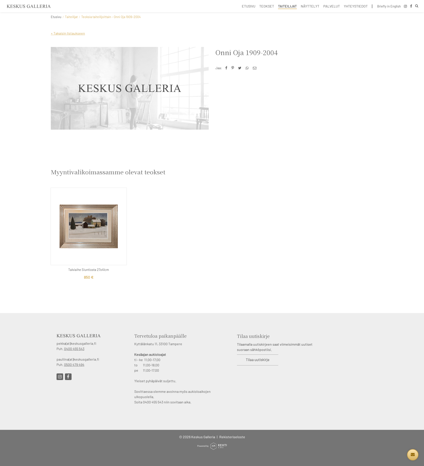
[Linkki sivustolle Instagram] (60, 376)
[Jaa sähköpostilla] (255, 68)
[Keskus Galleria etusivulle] (29, 6)
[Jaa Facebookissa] (227, 68)
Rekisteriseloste (232, 437)
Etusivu (56, 17)
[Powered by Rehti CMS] (212, 448)
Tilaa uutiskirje (257, 359)
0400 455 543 (74, 349)
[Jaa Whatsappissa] (248, 68)
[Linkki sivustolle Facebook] (68, 376)
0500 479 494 (74, 364)
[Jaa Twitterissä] (240, 68)
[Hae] (416, 6)
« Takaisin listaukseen (68, 33)
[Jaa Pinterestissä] (233, 68)
